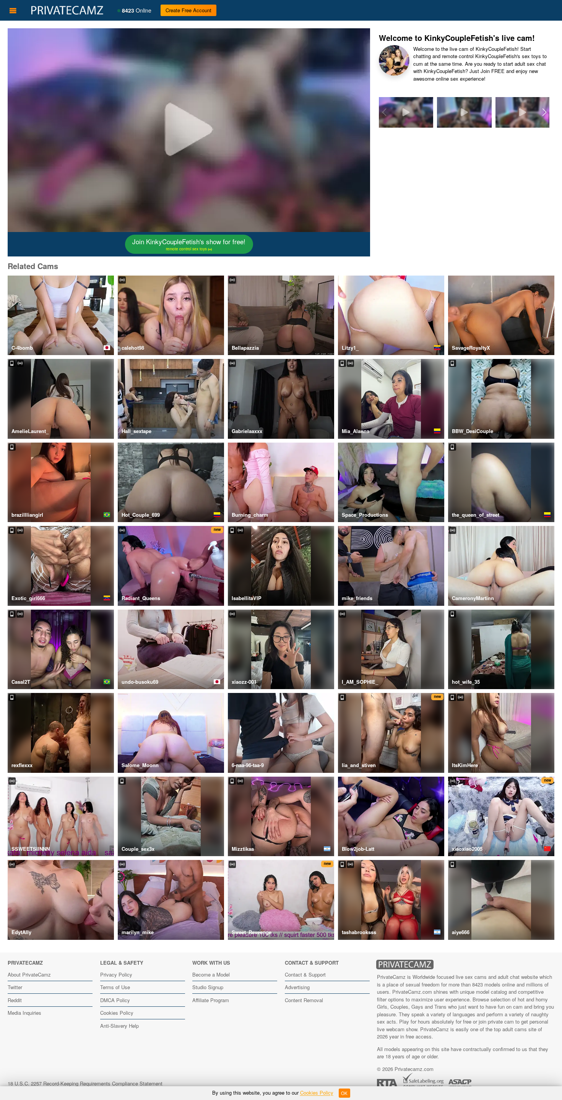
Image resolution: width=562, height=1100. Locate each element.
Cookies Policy (116, 1012)
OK (344, 1093)
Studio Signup (207, 987)
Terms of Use (115, 987)
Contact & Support (305, 974)
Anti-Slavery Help (119, 1025)
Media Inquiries (24, 1012)
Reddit (15, 1000)
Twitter (15, 987)
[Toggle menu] (13, 10)
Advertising (297, 987)
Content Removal (304, 1000)
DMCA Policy (115, 1000)
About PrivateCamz (29, 974)
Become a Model (211, 974)
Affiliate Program (210, 1000)
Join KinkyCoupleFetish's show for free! (188, 244)
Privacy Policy (116, 974)
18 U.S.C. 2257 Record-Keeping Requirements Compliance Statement (85, 1083)
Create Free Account (188, 10)
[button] (544, 112)
